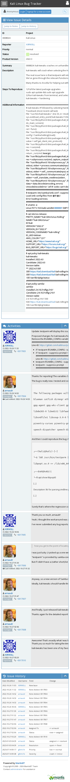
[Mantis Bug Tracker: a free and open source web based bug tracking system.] (56, 776)
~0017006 (21, 565)
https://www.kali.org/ (49, 241)
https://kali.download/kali (42, 271)
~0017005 (21, 534)
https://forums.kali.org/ (53, 244)
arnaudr (9, 390)
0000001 (58, 207)
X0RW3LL (30, 44)
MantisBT (20, 763)
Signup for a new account (38, 11)
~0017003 (21, 351)
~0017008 (21, 629)
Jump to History (28, 26)
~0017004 (21, 396)
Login (22, 11)
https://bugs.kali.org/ (56, 247)
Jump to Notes (11, 26)
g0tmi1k (21, 750)
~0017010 (21, 660)
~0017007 (21, 598)
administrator (17, 769)
